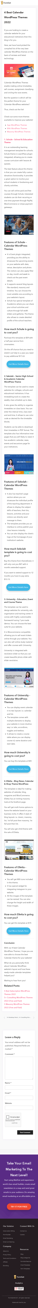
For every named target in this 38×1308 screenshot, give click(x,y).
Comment (10, 1054)
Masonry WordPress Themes (18, 132)
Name (8, 1083)
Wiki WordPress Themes (17, 128)
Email (8, 1093)
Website (8, 1103)
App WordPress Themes (17, 125)
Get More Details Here (18, 364)
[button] (19, 1206)
